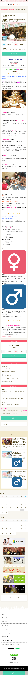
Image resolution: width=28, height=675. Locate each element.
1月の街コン (11, 9)
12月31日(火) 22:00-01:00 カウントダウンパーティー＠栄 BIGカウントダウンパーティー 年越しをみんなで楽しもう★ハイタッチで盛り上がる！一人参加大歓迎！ (19, 441)
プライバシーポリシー (7, 640)
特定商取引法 (5, 636)
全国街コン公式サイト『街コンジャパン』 (12, 644)
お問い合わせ (5, 625)
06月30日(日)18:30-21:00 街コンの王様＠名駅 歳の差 (19, 452)
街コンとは (4, 618)
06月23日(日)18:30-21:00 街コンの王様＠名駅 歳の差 (19, 472)
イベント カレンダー (6, 633)
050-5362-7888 (14, 63)
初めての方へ (5, 621)
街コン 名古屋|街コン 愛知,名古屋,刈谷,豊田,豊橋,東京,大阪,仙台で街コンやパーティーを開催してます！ (14, 5)
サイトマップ (5, 629)
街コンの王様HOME (4, 9)
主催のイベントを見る (6, 336)
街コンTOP (4, 614)
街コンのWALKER (11, 668)
